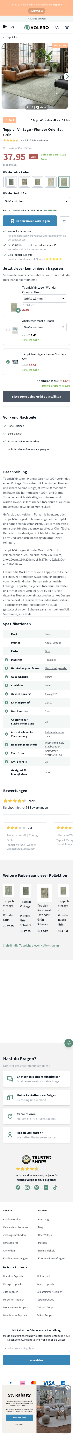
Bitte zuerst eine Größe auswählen (36, 396)
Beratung (43, 1219)
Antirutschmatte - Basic (38, 321)
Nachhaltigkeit (46, 1250)
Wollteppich (43, 1276)
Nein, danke (19, 1425)
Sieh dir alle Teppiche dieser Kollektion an (31, 945)
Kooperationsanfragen (51, 1258)
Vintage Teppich (12, 1284)
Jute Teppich (10, 1292)
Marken (42, 1242)
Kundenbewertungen (15, 1258)
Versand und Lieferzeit (16, 1227)
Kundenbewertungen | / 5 (37, 1175)
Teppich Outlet (45, 1299)
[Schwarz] (11, 182)
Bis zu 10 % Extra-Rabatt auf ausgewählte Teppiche (36, 4)
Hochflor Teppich (13, 1276)
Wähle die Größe (14, 193)
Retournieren (10, 1242)
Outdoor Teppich (46, 1307)
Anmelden (9, 1250)
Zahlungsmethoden (14, 1235)
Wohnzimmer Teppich (15, 1307)
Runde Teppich (45, 1284)
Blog (40, 1227)
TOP (69, 1043)
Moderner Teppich (13, 1299)
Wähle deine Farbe (16, 172)
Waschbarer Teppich (15, 1315)
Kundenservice (12, 1219)
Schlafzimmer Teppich (49, 1292)
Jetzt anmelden (19, 1418)
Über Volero (45, 1235)
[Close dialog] (68, 1388)
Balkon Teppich (45, 1315)
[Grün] (37, 182)
